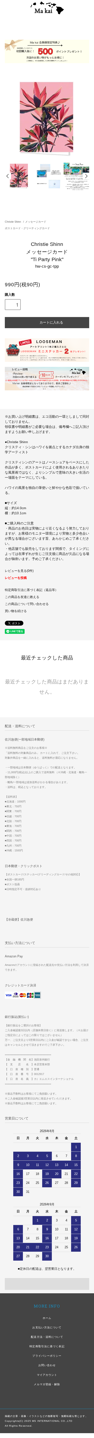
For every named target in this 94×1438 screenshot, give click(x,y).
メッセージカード (35, 221)
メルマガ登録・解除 (47, 1384)
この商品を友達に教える (22, 597)
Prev (8, 176)
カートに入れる (51, 322)
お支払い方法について (46, 1327)
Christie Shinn (13, 221)
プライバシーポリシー (46, 1355)
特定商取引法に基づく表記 (46, 1346)
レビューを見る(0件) (19, 571)
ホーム (47, 1318)
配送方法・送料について (47, 1336)
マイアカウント (47, 1374)
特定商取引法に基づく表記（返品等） (31, 590)
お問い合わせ (47, 1365)
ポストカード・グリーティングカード (27, 228)
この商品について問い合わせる (27, 604)
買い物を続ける (16, 611)
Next (86, 176)
